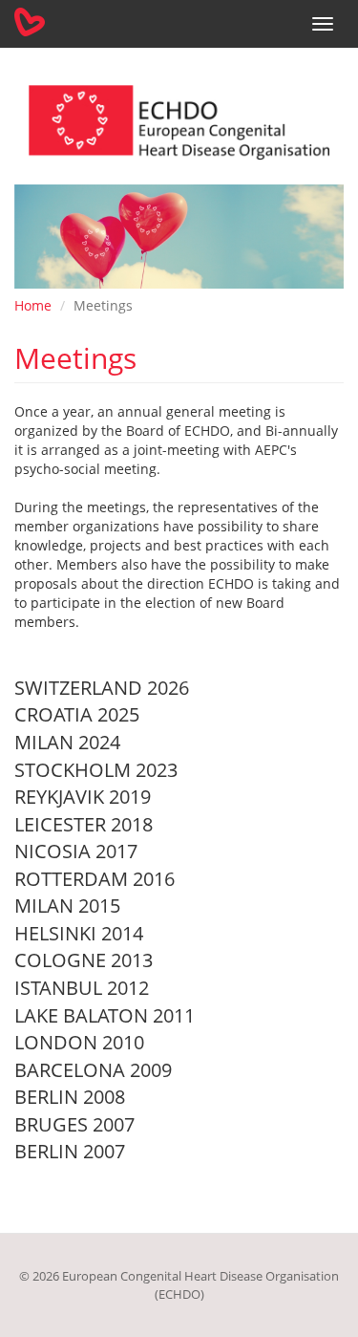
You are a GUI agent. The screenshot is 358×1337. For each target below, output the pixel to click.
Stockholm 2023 (96, 770)
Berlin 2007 (69, 1151)
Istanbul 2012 (81, 988)
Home (33, 305)
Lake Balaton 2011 (104, 1015)
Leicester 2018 (83, 824)
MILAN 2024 (67, 742)
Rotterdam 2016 (94, 879)
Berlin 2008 (69, 1097)
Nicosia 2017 (75, 851)
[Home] (29, 22)
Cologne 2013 (83, 960)
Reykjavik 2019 (82, 796)
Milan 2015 (67, 905)
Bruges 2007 (74, 1124)
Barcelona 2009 (93, 1070)
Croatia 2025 (76, 714)
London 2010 (79, 1042)
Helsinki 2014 (78, 933)
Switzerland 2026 (101, 688)
